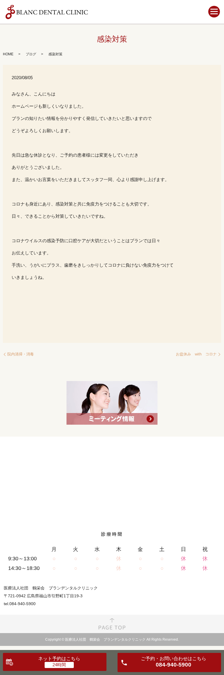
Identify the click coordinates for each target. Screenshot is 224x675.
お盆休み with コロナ (196, 354)
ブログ (31, 54)
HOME (8, 54)
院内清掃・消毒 (20, 354)
